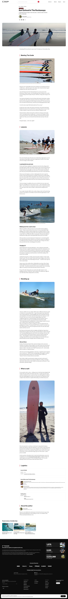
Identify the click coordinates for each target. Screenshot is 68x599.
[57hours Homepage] (5, 2)
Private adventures (27, 586)
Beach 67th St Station (27, 496)
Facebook (46, 586)
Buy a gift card (26, 589)
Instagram (46, 584)
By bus (25, 498)
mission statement (30, 554)
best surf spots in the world (34, 456)
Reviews (25, 6)
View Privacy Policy (30, 596)
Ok (63, 596)
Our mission (36, 581)
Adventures (25, 581)
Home (19, 6)
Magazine (22, 6)
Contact (46, 581)
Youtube (46, 587)
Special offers (26, 587)
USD (3, 588)
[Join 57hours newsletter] (16, 584)
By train (25, 495)
